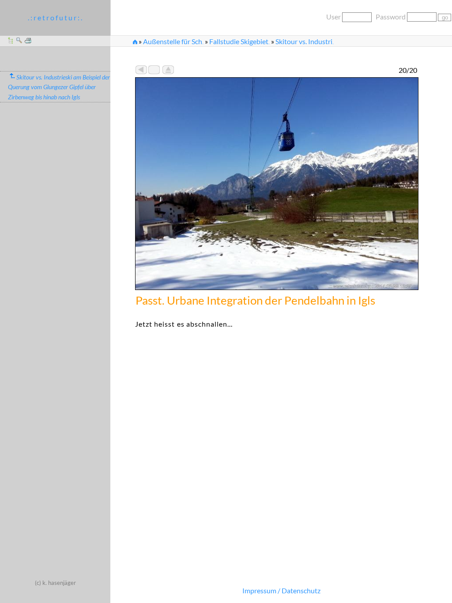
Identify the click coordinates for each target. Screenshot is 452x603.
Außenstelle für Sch (173, 41)
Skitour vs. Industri (304, 41)
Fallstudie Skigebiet (239, 41)
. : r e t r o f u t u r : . (55, 17)
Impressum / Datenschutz (281, 590)
